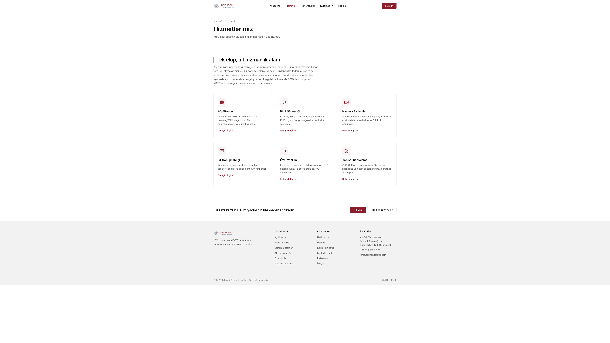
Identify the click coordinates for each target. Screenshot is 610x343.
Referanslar (308, 5)
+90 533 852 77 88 (382, 210)
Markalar (321, 242)
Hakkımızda (323, 237)
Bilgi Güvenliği (281, 242)
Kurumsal (325, 5)
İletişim (342, 5)
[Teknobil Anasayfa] (224, 6)
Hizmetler (290, 5)
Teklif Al (358, 210)
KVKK (393, 280)
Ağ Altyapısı (280, 237)
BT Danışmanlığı (282, 253)
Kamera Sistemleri (283, 247)
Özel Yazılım (280, 258)
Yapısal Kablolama (283, 263)
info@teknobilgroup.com (373, 254)
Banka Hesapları (325, 253)
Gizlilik (385, 280)
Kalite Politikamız (326, 247)
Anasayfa (275, 5)
